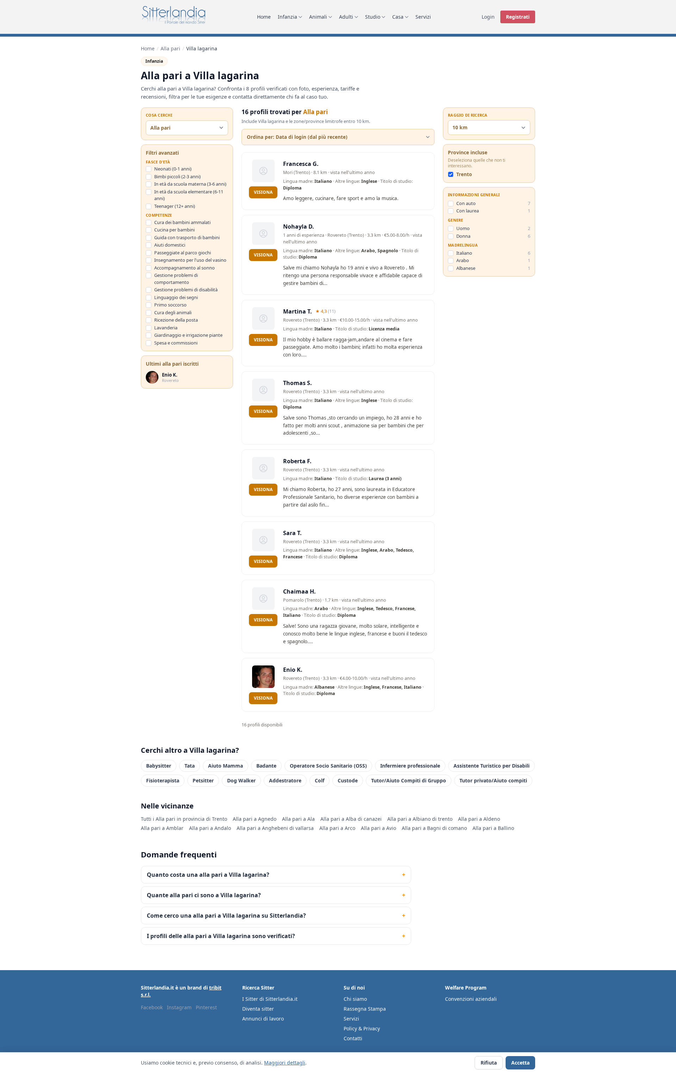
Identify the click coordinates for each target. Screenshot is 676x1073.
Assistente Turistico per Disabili (491, 765)
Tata (189, 765)
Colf (319, 780)
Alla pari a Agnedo (254, 818)
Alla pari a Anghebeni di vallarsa (275, 828)
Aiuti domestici (169, 245)
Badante (266, 765)
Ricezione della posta (176, 320)
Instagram (179, 1007)
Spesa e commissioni (176, 343)
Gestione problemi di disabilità (186, 289)
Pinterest (206, 1007)
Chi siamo (355, 999)
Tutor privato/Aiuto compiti (493, 780)
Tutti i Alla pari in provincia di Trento (184, 818)
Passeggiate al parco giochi (182, 252)
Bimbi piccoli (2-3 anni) (177, 176)
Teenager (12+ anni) (174, 206)
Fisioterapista (162, 780)
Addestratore (285, 780)
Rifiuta (489, 1062)
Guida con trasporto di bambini (187, 237)
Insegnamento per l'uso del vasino (190, 260)
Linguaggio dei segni (176, 297)
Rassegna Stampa (365, 1008)
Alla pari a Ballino (493, 828)
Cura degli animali (173, 312)
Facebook (152, 1007)
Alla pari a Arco (337, 828)
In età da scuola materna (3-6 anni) (190, 184)
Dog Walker (241, 780)
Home (264, 16)
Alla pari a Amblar (162, 828)
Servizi (423, 16)
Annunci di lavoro (263, 1018)
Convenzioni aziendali (471, 999)
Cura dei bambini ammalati (182, 222)
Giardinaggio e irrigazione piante (188, 335)
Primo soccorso (170, 305)
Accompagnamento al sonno (184, 268)
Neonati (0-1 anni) (173, 169)
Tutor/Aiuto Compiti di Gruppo (408, 780)
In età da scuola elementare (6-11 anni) (188, 195)
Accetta (520, 1062)
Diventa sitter (258, 1008)
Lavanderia (165, 327)
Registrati (518, 16)
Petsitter (203, 780)
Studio (372, 16)
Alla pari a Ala (298, 818)
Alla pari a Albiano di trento (419, 818)
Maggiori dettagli (284, 1062)
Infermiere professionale (410, 765)
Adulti (346, 16)
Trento (464, 175)
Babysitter (158, 765)
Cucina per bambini (174, 230)
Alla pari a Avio (378, 828)
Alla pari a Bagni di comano (434, 828)
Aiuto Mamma (225, 765)
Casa (397, 16)
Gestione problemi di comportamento (176, 278)
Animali (318, 16)
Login (488, 16)
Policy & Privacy (362, 1028)
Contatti (353, 1038)
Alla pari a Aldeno (479, 818)
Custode (348, 780)
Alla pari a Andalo (210, 828)
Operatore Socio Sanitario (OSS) (328, 765)
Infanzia (287, 16)
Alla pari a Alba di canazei (351, 818)
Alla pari (170, 48)
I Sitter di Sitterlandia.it (270, 999)
